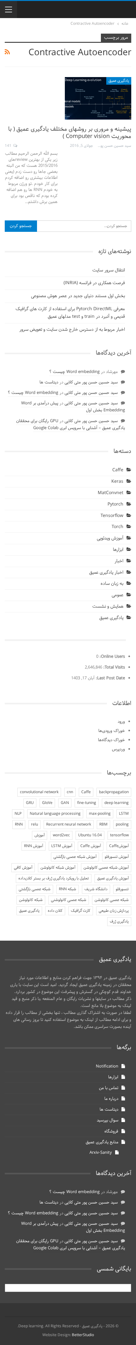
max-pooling (100, 814)
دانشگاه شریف (96, 889)
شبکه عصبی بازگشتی (35, 889)
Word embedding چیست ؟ (74, 372)
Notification (107, 1066)
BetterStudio (83, 1335)
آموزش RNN (33, 846)
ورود (121, 721)
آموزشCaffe (119, 846)
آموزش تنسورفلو (117, 857)
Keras (117, 481)
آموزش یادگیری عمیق (113, 878)
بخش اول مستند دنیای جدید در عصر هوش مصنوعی (78, 296)
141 (8, 146)
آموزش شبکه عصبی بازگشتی (74, 857)
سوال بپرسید (107, 1120)
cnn (70, 792)
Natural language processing (55, 814)
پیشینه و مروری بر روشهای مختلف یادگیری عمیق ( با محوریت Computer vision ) (69, 132)
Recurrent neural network (68, 824)
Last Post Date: (110, 678)
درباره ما (111, 1098)
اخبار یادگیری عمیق (106, 572)
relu (34, 824)
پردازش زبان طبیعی (114, 911)
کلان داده (55, 911)
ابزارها (118, 549)
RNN (19, 824)
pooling (122, 824)
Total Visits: (113, 667)
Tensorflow (112, 515)
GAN (65, 803)
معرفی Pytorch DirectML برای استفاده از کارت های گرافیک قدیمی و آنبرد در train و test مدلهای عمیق (70, 312)
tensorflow (119, 835)
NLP (18, 814)
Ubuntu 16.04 (90, 835)
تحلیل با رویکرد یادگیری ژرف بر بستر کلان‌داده (53, 878)
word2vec (61, 835)
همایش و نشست (107, 606)
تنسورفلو (122, 889)
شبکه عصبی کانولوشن (112, 900)
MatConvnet (110, 493)
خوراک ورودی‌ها (111, 731)
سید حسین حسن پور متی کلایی (91, 382)
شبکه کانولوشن (31, 900)
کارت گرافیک (80, 911)
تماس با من (108, 1088)
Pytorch (115, 504)
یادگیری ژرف (119, 921)
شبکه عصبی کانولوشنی (68, 900)
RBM (103, 824)
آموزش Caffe (90, 846)
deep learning (116, 803)
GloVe (47, 803)
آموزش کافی (23, 868)
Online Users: (111, 656)
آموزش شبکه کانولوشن (57, 868)
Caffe (117, 470)
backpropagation (114, 792)
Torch (117, 527)
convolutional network (39, 792)
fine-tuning (86, 803)
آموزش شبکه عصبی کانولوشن (106, 868)
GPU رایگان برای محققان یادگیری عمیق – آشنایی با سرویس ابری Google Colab (70, 425)
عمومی (117, 595)
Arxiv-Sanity (101, 1152)
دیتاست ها (49, 382)
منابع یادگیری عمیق (102, 1142)
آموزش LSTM (61, 846)
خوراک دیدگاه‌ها (111, 740)
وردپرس (118, 749)
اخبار (118, 561)
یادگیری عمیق (118, 81)
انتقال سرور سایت (108, 270)
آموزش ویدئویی (110, 538)
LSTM (124, 814)
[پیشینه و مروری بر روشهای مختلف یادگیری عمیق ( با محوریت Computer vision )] (98, 98)
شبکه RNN (67, 889)
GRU (30, 803)
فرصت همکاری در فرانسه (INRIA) (94, 283)
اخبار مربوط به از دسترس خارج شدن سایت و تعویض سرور (72, 329)
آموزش (39, 835)
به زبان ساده (112, 583)
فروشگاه (111, 1131)
